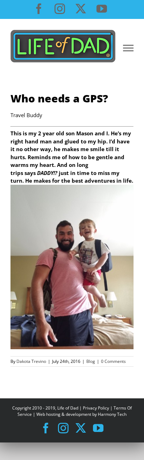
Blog (90, 361)
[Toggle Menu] (128, 48)
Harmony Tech (112, 414)
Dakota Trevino (31, 361)
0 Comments (113, 361)
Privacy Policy (96, 408)
